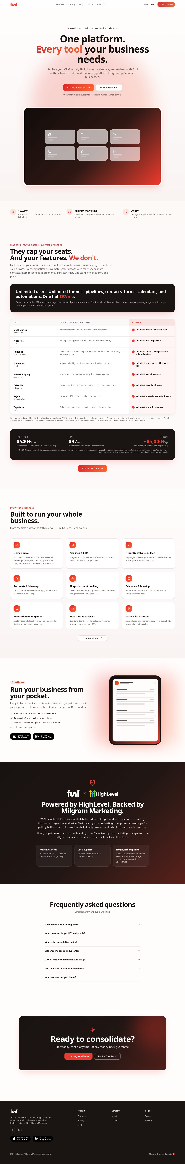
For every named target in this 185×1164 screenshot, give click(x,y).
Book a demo (149, 4)
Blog (81, 4)
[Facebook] (12, 1130)
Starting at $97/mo (166, 4)
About (90, 4)
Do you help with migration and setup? (65, 959)
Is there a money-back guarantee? (62, 950)
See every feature (90, 638)
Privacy (148, 1120)
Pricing (71, 4)
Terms (148, 1116)
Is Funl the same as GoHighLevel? (62, 924)
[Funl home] (14, 4)
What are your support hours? (60, 977)
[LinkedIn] (19, 1130)
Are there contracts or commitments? (64, 968)
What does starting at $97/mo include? (65, 933)
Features (60, 4)
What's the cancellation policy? (61, 942)
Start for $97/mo (90, 468)
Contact (100, 4)
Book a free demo (109, 87)
